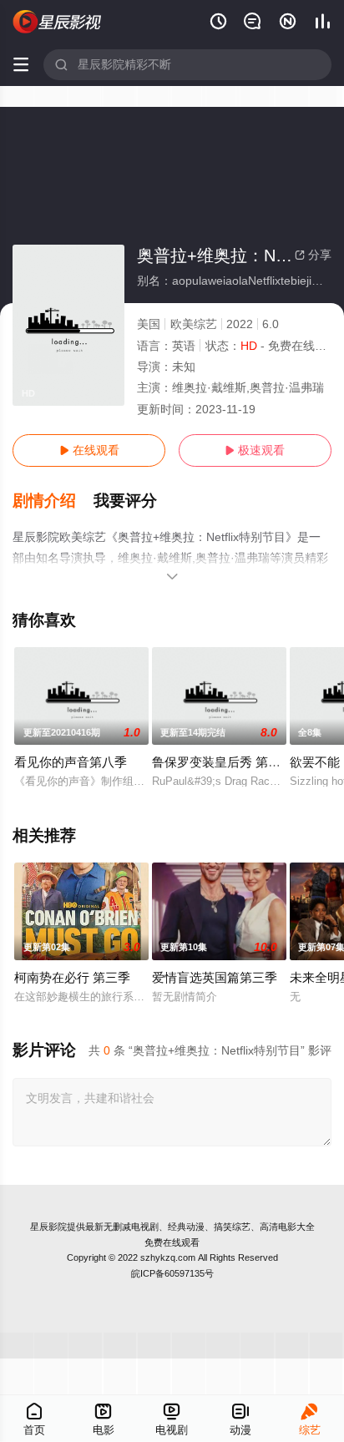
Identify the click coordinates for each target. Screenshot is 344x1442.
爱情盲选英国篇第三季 (214, 977)
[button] (53, 501)
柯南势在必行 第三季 (72, 977)
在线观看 (89, 450)
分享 (313, 254)
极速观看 (255, 450)
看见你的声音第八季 (70, 762)
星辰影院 (48, 1227)
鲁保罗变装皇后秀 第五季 (222, 762)
